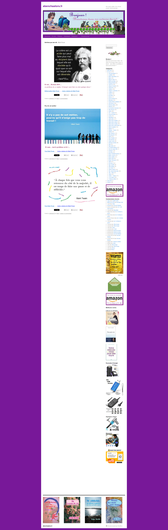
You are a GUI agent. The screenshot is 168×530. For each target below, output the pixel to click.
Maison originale (112, 127)
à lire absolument (112, 73)
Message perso (112, 134)
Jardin (110, 111)
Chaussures (111, 87)
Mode (110, 136)
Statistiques (67, 36)
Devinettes (111, 95)
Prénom (109, 182)
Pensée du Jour (85, 36)
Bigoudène (116, 210)
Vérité (110, 174)
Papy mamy (111, 145)
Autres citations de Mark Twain (70, 91)
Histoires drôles (112, 104)
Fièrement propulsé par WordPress (115, 526)
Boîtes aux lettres (112, 81)
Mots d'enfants (112, 138)
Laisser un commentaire (65, 213)
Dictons (110, 97)
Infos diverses (111, 109)
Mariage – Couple (112, 130)
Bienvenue (47, 36)
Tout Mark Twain (49, 151)
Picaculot (109, 205)
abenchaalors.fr (52, 6)
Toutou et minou (112, 169)
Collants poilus (115, 200)
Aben (58, 98)
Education (111, 100)
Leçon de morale (112, 114)
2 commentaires (64, 98)
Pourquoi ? (111, 150)
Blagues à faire (112, 79)
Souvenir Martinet (117, 205)
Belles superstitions (113, 76)
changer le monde (112, 86)
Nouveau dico (111, 139)
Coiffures (110, 92)
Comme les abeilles (117, 241)
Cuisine (110, 93)
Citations (110, 89)
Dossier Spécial (112, 98)
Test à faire (111, 168)
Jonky (113, 203)
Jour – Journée (112, 112)
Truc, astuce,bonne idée (113, 171)
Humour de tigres (117, 230)
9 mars (113, 227)
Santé (110, 161)
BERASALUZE (110, 202)
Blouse (113, 248)
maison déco (111, 119)
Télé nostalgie (111, 166)
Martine (110, 131)
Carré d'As (111, 84)
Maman (110, 128)
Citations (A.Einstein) (113, 90)
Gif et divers (111, 103)
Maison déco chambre (113, 120)
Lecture (110, 116)
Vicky (108, 200)
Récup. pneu (111, 158)
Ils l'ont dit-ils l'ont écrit (113, 108)
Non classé (109, 180)
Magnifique (111, 117)
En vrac (54, 36)
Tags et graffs (111, 164)
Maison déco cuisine (113, 122)
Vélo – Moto (111, 172)
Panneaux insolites (112, 142)
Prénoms (60, 36)
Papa (110, 144)
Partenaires (74, 36)
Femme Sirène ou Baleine (114, 101)
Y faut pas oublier (112, 179)
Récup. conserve (112, 155)
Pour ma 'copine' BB (113, 149)
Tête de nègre (116, 224)
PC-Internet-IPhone (113, 147)
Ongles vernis (111, 141)
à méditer (110, 75)
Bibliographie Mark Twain (52, 91)
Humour (110, 106)
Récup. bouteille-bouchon (114, 153)
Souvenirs (111, 163)
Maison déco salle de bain (114, 125)
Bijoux (110, 78)
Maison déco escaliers (113, 123)
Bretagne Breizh (112, 82)
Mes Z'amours (112, 133)
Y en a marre (111, 177)
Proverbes (111, 152)
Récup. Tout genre (112, 160)
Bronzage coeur (120, 202)
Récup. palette (111, 156)
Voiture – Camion (112, 175)
